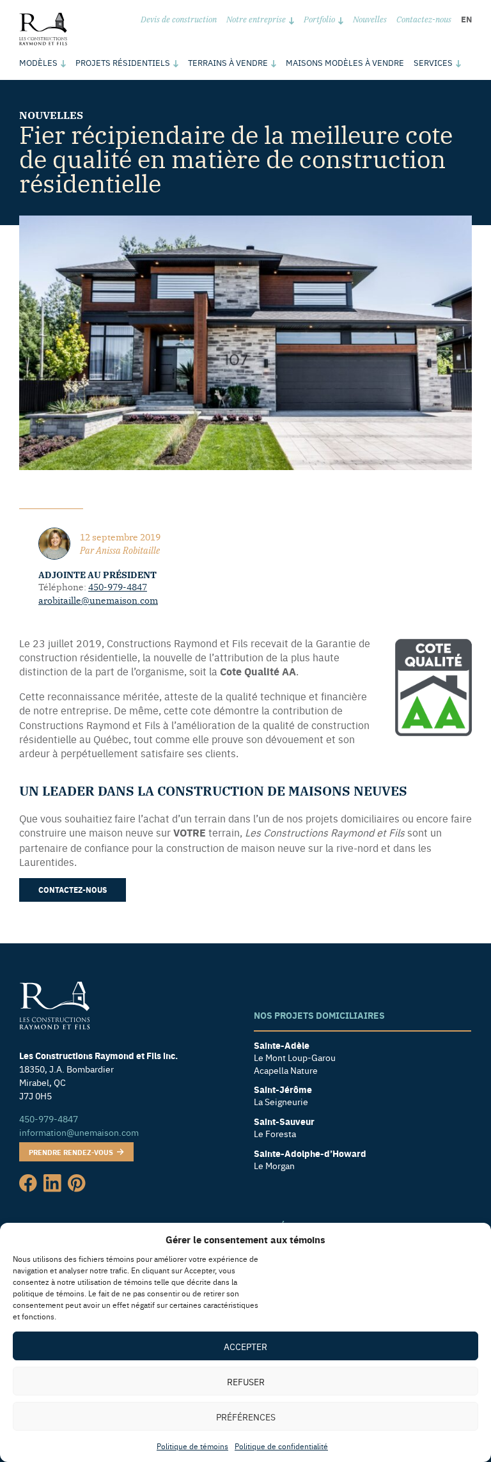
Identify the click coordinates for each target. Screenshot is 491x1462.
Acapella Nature (286, 1070)
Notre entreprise (256, 18)
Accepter (245, 1346)
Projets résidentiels (122, 62)
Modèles (38, 62)
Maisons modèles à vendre (345, 62)
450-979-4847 (117, 586)
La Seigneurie (281, 1101)
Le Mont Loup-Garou (295, 1057)
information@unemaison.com (79, 1132)
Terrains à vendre (228, 62)
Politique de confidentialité (281, 1446)
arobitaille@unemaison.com (98, 599)
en (466, 19)
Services (433, 62)
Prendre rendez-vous (72, 1152)
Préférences (246, 1416)
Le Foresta (275, 1133)
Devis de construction (179, 18)
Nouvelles (370, 18)
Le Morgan (274, 1165)
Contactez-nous (423, 18)
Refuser (246, 1381)
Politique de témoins (192, 1446)
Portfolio (319, 18)
